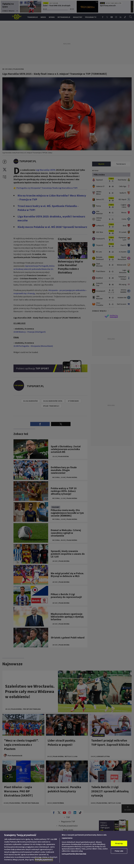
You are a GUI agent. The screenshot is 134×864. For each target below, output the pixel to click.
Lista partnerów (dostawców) (74, 854)
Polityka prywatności (44, 860)
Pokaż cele (119, 851)
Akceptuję (119, 843)
